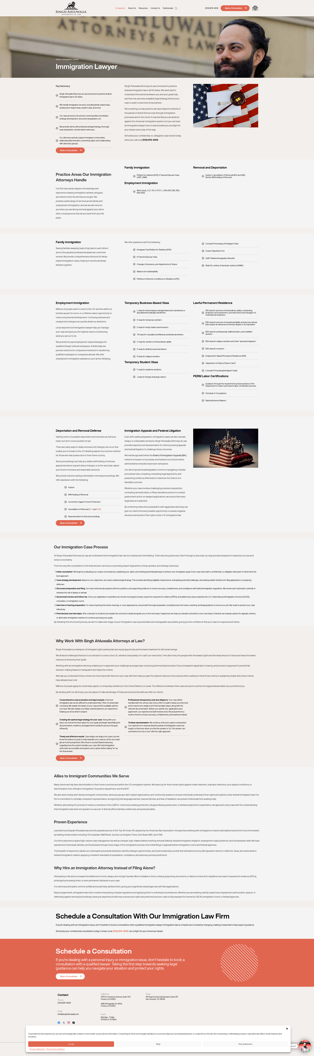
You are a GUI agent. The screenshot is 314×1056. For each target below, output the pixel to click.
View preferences (245, 1044)
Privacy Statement (37, 1049)
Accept (71, 1044)
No (152, 534)
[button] (287, 1028)
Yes (160, 534)
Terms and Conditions (55, 1049)
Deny (158, 1044)
